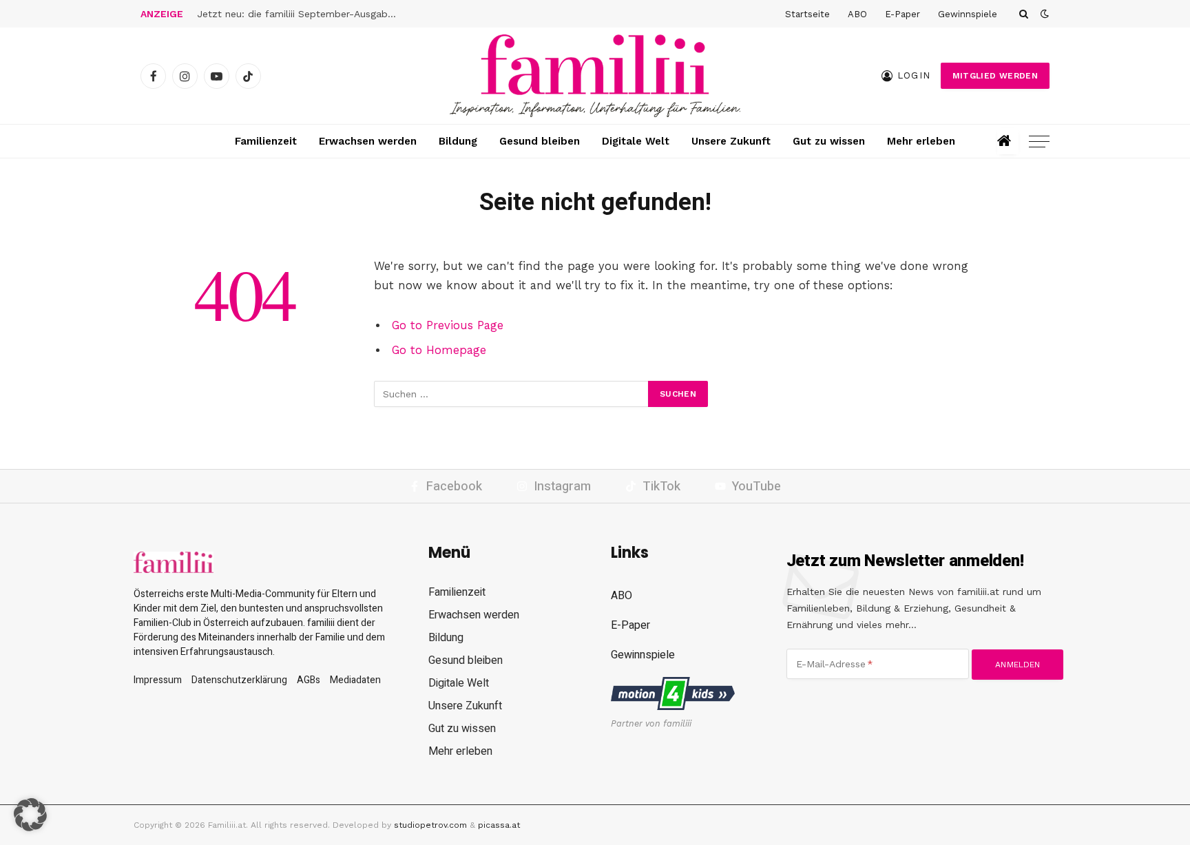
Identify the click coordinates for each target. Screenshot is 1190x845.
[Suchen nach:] (511, 394)
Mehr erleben (921, 141)
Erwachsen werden (368, 141)
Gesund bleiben (539, 141)
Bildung (458, 141)
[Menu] (1039, 141)
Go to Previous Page (447, 325)
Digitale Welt (635, 141)
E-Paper (902, 14)
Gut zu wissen (829, 141)
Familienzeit (266, 141)
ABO (857, 14)
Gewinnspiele (967, 14)
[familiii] (595, 76)
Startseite (807, 14)
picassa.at (499, 825)
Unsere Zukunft (731, 141)
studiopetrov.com (430, 825)
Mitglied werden (995, 76)
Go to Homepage (439, 350)
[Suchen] (1023, 14)
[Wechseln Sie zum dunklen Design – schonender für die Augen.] (1043, 14)
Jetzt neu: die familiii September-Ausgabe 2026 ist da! (300, 13)
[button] (30, 814)
